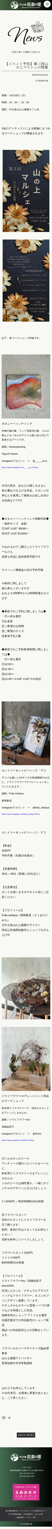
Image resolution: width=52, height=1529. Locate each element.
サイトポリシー (25, 1511)
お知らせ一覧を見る (26, 1435)
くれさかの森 (38, 1514)
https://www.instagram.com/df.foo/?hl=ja (18, 1140)
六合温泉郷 (27, 1514)
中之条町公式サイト (39, 1511)
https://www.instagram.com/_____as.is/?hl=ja (20, 467)
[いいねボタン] (4, 1418)
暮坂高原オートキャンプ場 (26, 1517)
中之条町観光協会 (15, 1514)
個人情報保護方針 (12, 1511)
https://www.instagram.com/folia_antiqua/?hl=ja (21, 814)
